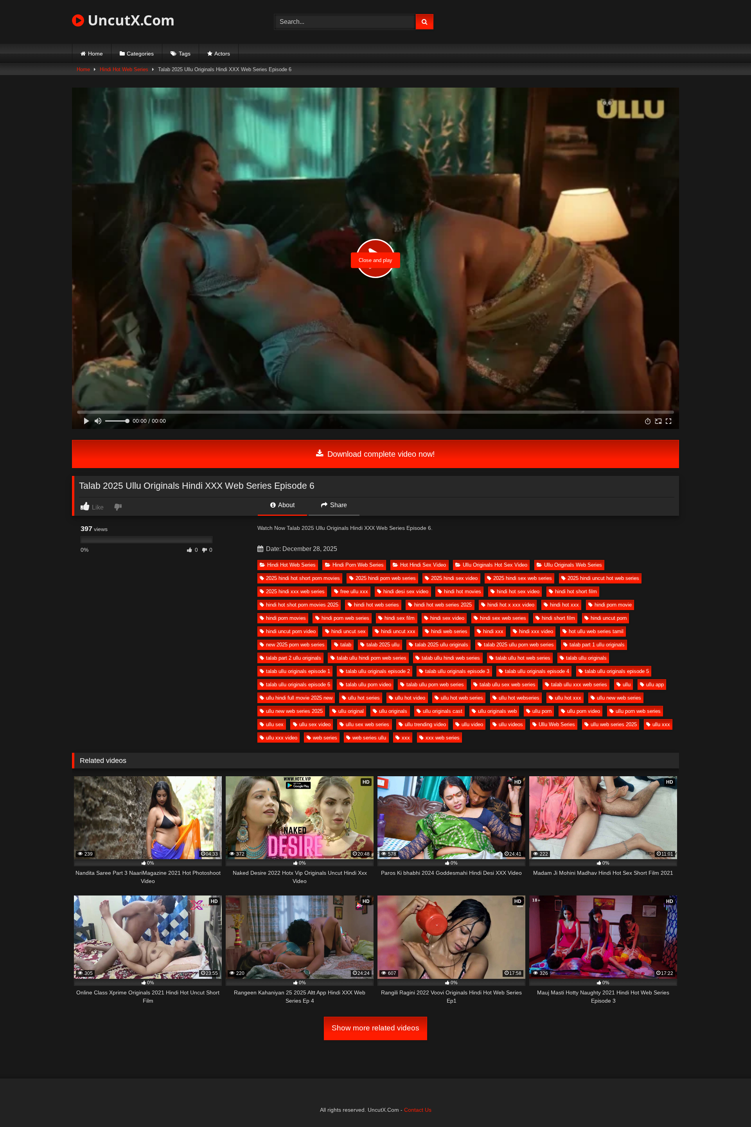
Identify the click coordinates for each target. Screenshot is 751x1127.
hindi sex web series (503, 618)
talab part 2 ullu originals (293, 658)
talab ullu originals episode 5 (617, 671)
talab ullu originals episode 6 (298, 684)
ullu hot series (364, 698)
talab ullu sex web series (507, 684)
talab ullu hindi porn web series (371, 658)
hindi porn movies (286, 618)
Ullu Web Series (557, 724)
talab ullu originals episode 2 (378, 671)
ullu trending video (425, 724)
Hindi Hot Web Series (124, 69)
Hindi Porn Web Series (358, 565)
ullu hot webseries (519, 698)
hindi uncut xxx (398, 631)
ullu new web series (619, 698)
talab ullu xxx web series (579, 684)
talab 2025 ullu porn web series (519, 645)
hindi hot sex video (518, 591)
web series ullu (369, 738)
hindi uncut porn (609, 618)
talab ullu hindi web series (451, 658)
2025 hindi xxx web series (295, 591)
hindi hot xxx (564, 605)
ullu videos (511, 724)
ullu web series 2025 (614, 724)
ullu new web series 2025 (294, 711)
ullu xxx (661, 724)
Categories (140, 53)
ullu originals (393, 711)
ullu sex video (315, 724)
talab (345, 645)
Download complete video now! (380, 454)
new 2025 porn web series (295, 645)
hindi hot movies (462, 591)
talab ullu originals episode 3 (457, 671)
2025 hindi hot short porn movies (303, 578)
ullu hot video (410, 698)
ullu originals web (497, 711)
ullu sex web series (367, 724)
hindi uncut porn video (291, 631)
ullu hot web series (462, 698)
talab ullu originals (586, 658)
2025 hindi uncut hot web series (603, 578)
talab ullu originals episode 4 (537, 671)
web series (325, 738)
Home (95, 53)
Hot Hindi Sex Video (423, 565)
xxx (406, 738)
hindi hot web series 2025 (443, 605)
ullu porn (542, 711)
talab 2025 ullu (383, 645)
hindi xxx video (536, 631)
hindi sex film (399, 618)
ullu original (351, 711)
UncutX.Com (129, 20)
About (286, 505)
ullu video (472, 724)
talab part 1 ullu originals (597, 645)
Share (338, 505)
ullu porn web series (638, 711)
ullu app (655, 684)
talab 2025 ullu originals (441, 645)
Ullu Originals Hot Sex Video (495, 565)
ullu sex (275, 724)
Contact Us (417, 1110)
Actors (222, 53)
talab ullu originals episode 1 (298, 671)
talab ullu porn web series (435, 684)
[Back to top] (726, 1103)
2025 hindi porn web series (386, 578)
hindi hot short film (576, 591)
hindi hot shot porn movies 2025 (302, 605)
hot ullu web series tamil (596, 631)
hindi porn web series (345, 618)
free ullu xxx (354, 591)
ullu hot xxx (568, 698)
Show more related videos (375, 1028)
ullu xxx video (281, 738)
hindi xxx (493, 631)
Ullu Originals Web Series (573, 565)
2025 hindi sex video (454, 578)
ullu (627, 684)
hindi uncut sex (348, 631)
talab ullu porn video (368, 684)
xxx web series (443, 738)
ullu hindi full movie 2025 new (299, 698)
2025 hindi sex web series (522, 578)
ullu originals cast (442, 711)
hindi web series (449, 631)
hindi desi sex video (405, 591)
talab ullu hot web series (523, 658)
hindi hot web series (376, 605)
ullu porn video (583, 711)
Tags (184, 53)
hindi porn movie (613, 605)
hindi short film (558, 618)
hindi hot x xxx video (510, 605)
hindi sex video (447, 618)
